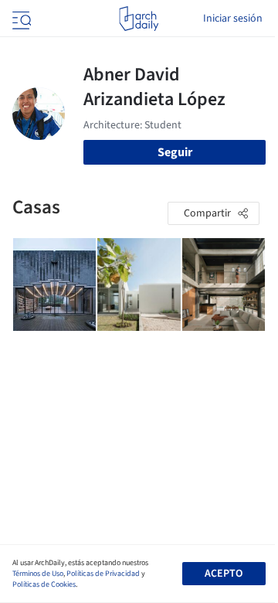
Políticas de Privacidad (103, 573)
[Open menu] (20, 18)
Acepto (223, 573)
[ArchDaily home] (138, 18)
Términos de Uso (37, 573)
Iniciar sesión (233, 18)
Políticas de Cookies (44, 584)
